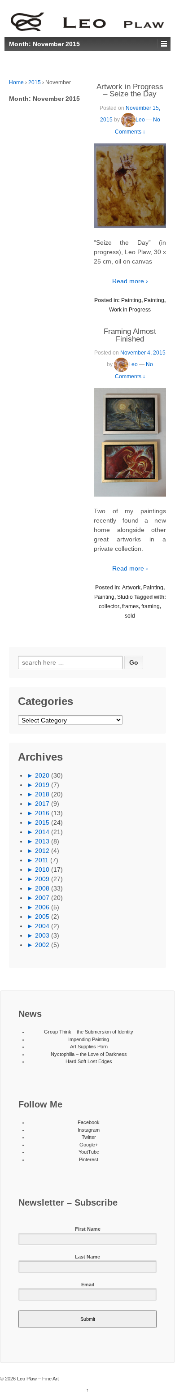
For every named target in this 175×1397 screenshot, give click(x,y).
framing (150, 606)
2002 (42, 944)
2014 (42, 831)
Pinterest (88, 1159)
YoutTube (89, 1152)
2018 (42, 794)
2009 (42, 878)
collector (109, 606)
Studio (125, 597)
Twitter (89, 1137)
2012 (42, 850)
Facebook (89, 1122)
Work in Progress (130, 310)
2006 (42, 907)
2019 (42, 784)
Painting (131, 300)
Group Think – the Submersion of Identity (88, 1031)
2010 (42, 869)
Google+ (88, 1144)
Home (16, 82)
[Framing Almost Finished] (130, 442)
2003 (42, 935)
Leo (140, 120)
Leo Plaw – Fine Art (37, 1378)
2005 (42, 916)
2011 (41, 860)
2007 (42, 897)
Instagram (89, 1130)
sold (130, 616)
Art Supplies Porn (89, 1046)
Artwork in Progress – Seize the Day (129, 90)
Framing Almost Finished (130, 335)
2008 (42, 888)
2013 (42, 841)
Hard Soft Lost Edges (89, 1061)
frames (130, 606)
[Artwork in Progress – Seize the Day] (130, 185)
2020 (42, 775)
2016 (42, 813)
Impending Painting (88, 1039)
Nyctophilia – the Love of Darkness (89, 1054)
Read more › (130, 281)
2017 (42, 803)
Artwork (131, 587)
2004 (42, 926)
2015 (34, 82)
